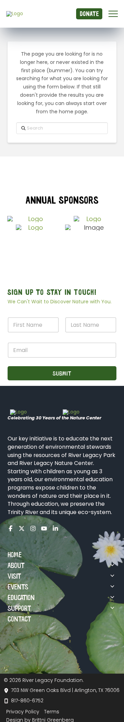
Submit (62, 373)
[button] (113, 14)
